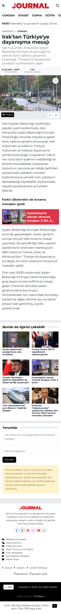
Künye (8, 567)
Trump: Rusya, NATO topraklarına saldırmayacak (43, 352)
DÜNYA (37, 15)
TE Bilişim (39, 596)
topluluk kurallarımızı (34, 470)
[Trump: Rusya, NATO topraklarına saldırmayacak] (45, 339)
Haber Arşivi (12, 559)
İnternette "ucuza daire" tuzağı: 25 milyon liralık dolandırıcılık (30, 23)
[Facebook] (16, 530)
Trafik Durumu (14, 546)
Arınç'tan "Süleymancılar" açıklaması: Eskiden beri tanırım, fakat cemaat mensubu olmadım (45, 410)
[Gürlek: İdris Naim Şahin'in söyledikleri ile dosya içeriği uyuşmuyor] (16, 367)
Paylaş (9, 114)
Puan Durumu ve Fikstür (19, 549)
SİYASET (23, 15)
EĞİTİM (50, 15)
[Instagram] (33, 530)
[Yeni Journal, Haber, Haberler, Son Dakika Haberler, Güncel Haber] (30, 5)
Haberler (7, 31)
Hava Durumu (14, 542)
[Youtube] (38, 530)
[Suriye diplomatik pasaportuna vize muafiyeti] (16, 339)
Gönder (9, 459)
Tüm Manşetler (14, 552)
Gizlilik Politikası (38, 567)
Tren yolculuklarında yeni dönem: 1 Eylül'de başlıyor (15, 408)
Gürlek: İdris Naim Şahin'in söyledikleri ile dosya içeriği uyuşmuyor (16, 380)
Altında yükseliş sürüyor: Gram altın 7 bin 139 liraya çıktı (30, 607)
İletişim (21, 567)
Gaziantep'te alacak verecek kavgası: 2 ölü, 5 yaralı (45, 380)
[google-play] (38, 574)
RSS (9, 587)
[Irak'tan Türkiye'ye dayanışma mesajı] (30, 93)
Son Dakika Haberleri (17, 556)
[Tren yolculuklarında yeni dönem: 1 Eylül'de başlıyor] (16, 395)
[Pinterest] (27, 530)
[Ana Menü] (3, 5)
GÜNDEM (8, 15)
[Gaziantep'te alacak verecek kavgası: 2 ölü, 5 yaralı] (45, 367)
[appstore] (21, 574)
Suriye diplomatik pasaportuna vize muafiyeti (12, 352)
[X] (22, 530)
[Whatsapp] (44, 530)
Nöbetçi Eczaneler (16, 539)
